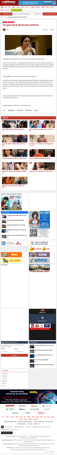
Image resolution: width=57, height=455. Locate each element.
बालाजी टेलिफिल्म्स (11, 110)
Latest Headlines (39, 421)
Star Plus (36, 110)
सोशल (48, 416)
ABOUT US (28, 426)
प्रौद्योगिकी (43, 7)
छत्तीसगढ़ (17, 416)
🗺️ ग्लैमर (5, 22)
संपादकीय (28, 416)
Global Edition (21, 423)
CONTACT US (14, 429)
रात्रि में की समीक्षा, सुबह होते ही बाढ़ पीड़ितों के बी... (16, 220)
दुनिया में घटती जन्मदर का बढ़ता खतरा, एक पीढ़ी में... (44, 350)
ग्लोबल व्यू (18, 7)
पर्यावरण (33, 416)
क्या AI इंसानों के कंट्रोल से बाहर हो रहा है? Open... (44, 355)
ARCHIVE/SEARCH (6, 429)
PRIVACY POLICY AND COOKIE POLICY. (42, 426)
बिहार (25, 416)
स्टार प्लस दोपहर (20, 110)
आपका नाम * (3, 348)
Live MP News (49, 421)
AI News (29, 423)
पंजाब (3, 416)
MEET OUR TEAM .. (9, 426)
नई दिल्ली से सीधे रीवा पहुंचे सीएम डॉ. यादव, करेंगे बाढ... (16, 225)
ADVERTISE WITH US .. (20, 426)
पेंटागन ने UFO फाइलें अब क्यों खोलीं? (41, 359)
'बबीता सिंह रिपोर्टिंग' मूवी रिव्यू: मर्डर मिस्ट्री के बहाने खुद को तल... (13, 129)
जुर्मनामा (47, 7)
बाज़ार (26, 7)
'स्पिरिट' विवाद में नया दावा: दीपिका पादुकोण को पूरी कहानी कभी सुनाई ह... (14, 158)
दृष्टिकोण (2, 10)
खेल (29, 7)
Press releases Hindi (10, 421)
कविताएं (21, 416)
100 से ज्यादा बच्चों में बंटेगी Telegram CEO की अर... (45, 345)
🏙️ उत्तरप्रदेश (4, 381)
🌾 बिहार (3, 383)
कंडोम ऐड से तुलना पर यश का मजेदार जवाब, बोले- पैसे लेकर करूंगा (40, 171)
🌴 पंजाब (4, 385)
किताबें (41, 416)
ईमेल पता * (16, 348)
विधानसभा (52, 7)
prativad (52, 451)
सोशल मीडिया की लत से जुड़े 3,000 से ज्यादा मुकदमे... (44, 364)
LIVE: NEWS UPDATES (16, 10)
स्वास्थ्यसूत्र (38, 7)
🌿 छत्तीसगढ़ (4, 376)
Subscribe (14, 355)
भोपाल (9, 7)
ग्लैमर (6, 7)
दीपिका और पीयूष (28, 110)
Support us (37, 423)
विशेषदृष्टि (32, 7)
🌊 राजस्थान (4, 378)
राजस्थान (7, 416)
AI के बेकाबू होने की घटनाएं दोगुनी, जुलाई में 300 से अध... (17, 215)
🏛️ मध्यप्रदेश (4, 373)
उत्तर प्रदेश (7, 10)
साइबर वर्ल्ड (53, 416)
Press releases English (25, 421)
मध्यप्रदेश (13, 7)
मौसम (45, 416)
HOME (2, 7)
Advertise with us (7, 432)
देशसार (22, 7)
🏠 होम (2, 17)
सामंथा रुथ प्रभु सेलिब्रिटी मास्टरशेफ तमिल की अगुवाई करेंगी (39, 158)
